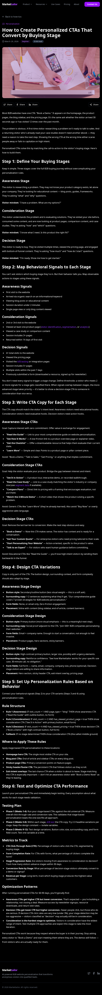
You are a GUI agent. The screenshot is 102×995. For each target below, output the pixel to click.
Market (9, 4)
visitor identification (51, 326)
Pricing (67, 4)
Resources (40, 4)
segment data (22, 485)
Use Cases (55, 4)
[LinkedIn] (98, 973)
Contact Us (92, 4)
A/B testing (22, 361)
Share (9, 104)
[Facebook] (93, 973)
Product (26, 4)
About (76, 4)
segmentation (69, 326)
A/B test (50, 822)
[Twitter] (89, 973)
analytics (84, 326)
